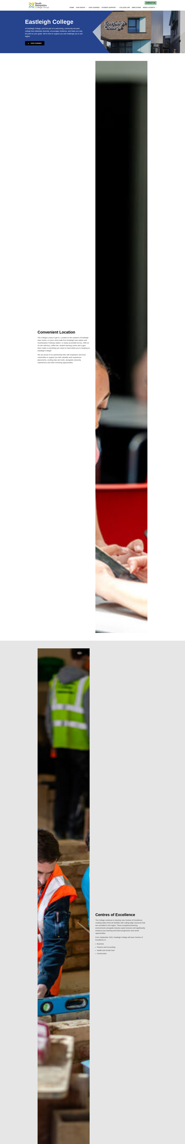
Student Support (108, 7)
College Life (124, 7)
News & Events (149, 7)
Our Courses (94, 7)
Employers (136, 7)
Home (72, 7)
